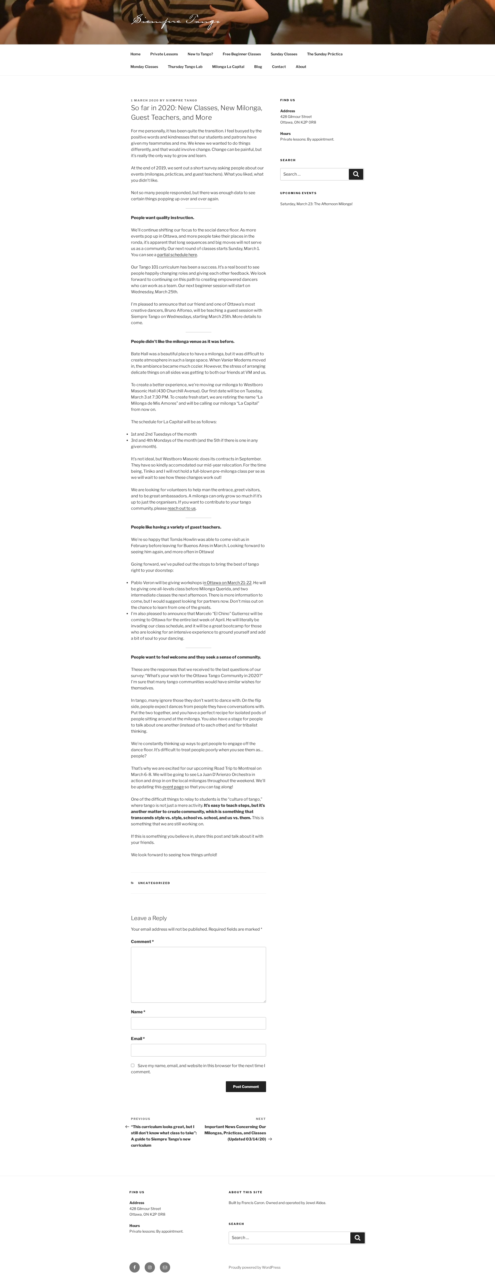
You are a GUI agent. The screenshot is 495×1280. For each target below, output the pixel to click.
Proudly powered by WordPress (254, 1267)
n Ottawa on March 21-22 (228, 582)
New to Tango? (200, 54)
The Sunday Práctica (325, 54)
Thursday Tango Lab (185, 66)
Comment (142, 941)
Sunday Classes (284, 54)
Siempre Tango (181, 100)
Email (138, 1038)
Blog (258, 66)
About (301, 66)
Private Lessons (164, 54)
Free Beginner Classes (242, 54)
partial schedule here (177, 254)
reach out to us (182, 508)
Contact (279, 66)
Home (135, 54)
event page (173, 786)
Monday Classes (144, 66)
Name (138, 1011)
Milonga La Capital (228, 66)
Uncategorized (154, 883)
